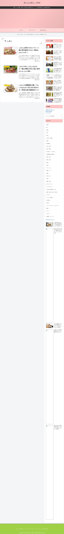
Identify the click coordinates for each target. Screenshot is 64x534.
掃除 (47, 140)
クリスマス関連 (49, 197)
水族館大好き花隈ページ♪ (50, 109)
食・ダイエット (49, 184)
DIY (47, 132)
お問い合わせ (45, 528)
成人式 (48, 202)
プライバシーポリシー (30, 528)
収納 (47, 124)
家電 (47, 173)
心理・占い (49, 175)
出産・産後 (49, 148)
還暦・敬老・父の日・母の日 (52, 192)
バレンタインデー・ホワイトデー (53, 205)
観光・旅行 (49, 159)
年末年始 (48, 200)
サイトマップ (39, 528)
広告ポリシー (22, 528)
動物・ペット (49, 170)
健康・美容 (49, 181)
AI (47, 127)
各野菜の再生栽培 (49, 111)
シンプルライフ (48, 112)
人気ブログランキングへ (50, 219)
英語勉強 (48, 143)
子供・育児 (49, 146)
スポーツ (48, 213)
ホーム (17, 528)
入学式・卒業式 (49, 138)
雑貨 (47, 162)
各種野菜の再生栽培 (50, 154)
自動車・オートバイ (50, 216)
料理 (47, 130)
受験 (47, 208)
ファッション (49, 167)
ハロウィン (49, 194)
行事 (47, 178)
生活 (47, 165)
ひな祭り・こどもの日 (51, 151)
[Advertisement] (32, 19)
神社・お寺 (49, 157)
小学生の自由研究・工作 (51, 189)
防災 (47, 135)
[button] (61, 116)
